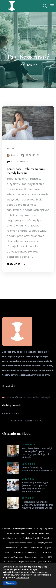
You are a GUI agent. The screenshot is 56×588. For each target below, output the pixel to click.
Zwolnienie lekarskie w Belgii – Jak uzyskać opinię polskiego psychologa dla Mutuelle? (37, 453)
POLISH (10, 148)
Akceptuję (10, 583)
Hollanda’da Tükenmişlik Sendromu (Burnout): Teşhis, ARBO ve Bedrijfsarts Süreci (37, 504)
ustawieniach (22, 577)
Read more (14, 264)
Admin (15, 155)
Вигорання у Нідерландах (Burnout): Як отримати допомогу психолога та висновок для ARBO (35, 487)
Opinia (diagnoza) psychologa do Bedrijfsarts (37, 469)
